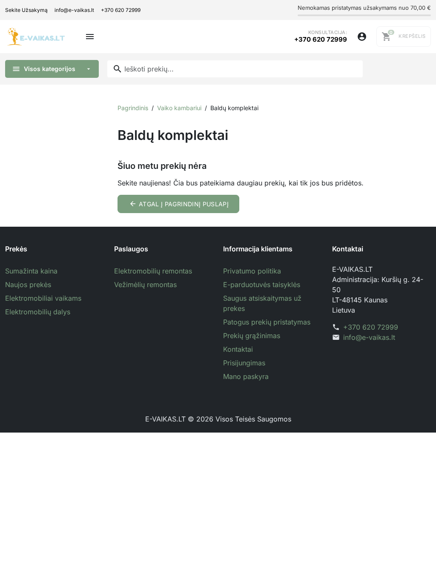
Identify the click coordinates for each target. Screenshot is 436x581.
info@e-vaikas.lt (74, 10)
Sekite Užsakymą (26, 10)
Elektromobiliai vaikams (43, 298)
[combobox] (235, 68)
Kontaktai (238, 349)
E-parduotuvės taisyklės (261, 284)
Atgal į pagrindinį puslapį (179, 204)
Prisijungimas (244, 363)
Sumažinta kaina (31, 271)
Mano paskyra (246, 376)
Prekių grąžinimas (251, 335)
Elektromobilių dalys (37, 312)
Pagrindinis (133, 107)
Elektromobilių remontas (153, 271)
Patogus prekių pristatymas (266, 322)
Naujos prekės (28, 284)
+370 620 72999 (121, 10)
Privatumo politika (252, 271)
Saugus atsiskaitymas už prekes (262, 303)
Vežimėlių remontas (145, 284)
